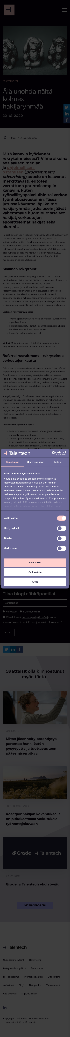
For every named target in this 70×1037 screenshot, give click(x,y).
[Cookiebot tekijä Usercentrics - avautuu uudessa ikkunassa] (52, 453)
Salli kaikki (35, 562)
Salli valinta (35, 572)
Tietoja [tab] (57, 462)
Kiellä (35, 581)
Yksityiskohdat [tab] (35, 462)
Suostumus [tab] (12, 462)
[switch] (61, 528)
